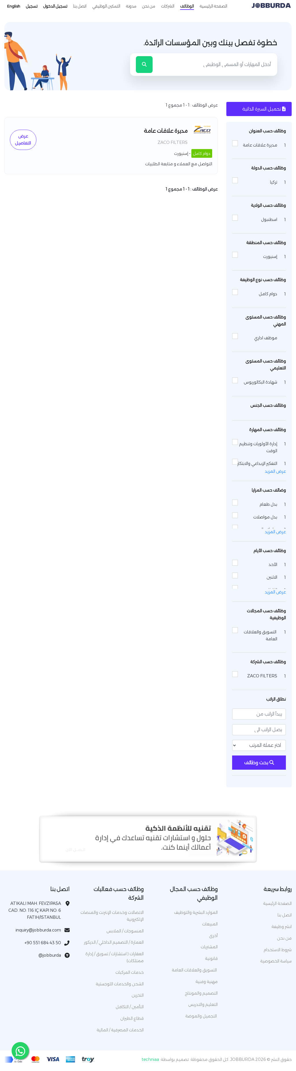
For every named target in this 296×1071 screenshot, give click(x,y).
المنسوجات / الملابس (125, 931)
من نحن (148, 6)
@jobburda (49, 955)
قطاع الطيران (132, 1018)
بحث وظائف (256, 762)
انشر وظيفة (281, 926)
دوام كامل (201, 153)
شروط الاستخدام (278, 949)
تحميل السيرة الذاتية (262, 109)
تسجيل (32, 6)
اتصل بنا (79, 6)
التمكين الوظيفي (106, 6)
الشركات (167, 6)
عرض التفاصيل (23, 139)
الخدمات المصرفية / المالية (120, 1030)
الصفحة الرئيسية (213, 6)
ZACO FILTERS (173, 142)
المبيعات (210, 924)
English (13, 6)
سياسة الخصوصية (276, 961)
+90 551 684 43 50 (43, 942)
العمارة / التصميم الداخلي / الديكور (114, 942)
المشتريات (209, 946)
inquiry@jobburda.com (38, 930)
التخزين (138, 995)
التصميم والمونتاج (201, 993)
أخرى (213, 935)
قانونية (211, 958)
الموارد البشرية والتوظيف (196, 912)
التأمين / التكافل (130, 1006)
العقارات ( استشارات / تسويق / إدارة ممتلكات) (114, 957)
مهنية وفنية (206, 981)
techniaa (150, 1059)
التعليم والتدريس (203, 1004)
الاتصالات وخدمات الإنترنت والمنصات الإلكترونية (112, 916)
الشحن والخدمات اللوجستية (120, 983)
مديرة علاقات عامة (166, 131)
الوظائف (187, 6)
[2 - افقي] (148, 854)
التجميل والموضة (201, 1016)
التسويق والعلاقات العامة (195, 970)
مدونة (131, 6)
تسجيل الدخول (55, 6)
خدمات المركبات (129, 972)
